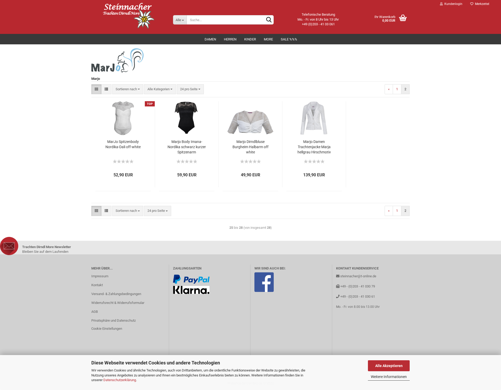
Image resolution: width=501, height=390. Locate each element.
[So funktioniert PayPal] (191, 279)
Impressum (99, 276)
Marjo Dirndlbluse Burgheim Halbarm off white (250, 147)
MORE (268, 39)
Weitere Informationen (389, 377)
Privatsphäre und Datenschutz (113, 320)
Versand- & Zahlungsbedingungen (116, 294)
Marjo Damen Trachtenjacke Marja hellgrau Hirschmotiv (314, 147)
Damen (210, 39)
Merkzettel (481, 4)
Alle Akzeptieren (389, 366)
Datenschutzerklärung (119, 380)
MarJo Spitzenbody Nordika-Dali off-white (123, 144)
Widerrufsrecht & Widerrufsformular (117, 303)
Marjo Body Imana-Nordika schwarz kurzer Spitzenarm (187, 147)
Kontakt (97, 285)
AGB (94, 312)
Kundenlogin (452, 4)
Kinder (250, 39)
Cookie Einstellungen (106, 329)
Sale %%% (289, 39)
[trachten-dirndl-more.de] (128, 15)
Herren (230, 39)
